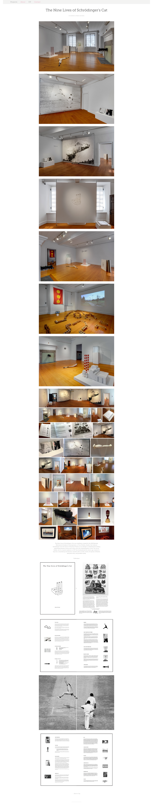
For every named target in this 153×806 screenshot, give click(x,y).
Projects (13, 2)
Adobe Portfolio (78, 801)
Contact (37, 2)
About (22, 2)
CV (30, 2)
